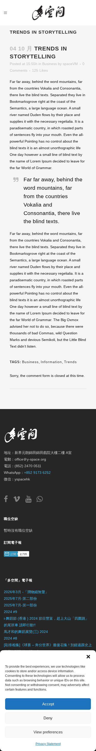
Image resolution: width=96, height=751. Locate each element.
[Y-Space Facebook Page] (8, 500)
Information (51, 362)
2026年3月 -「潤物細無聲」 (26, 592)
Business (49, 64)
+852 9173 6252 (37, 472)
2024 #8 (10, 638)
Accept (48, 704)
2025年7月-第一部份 (20, 605)
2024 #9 (10, 612)
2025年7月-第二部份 (20, 598)
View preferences (48, 732)
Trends (70, 362)
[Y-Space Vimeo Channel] (18, 500)
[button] (88, 656)
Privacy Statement (48, 744)
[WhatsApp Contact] (40, 500)
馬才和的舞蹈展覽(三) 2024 (26, 632)
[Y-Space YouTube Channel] (30, 500)
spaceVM (70, 64)
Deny (48, 718)
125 (40, 70)
